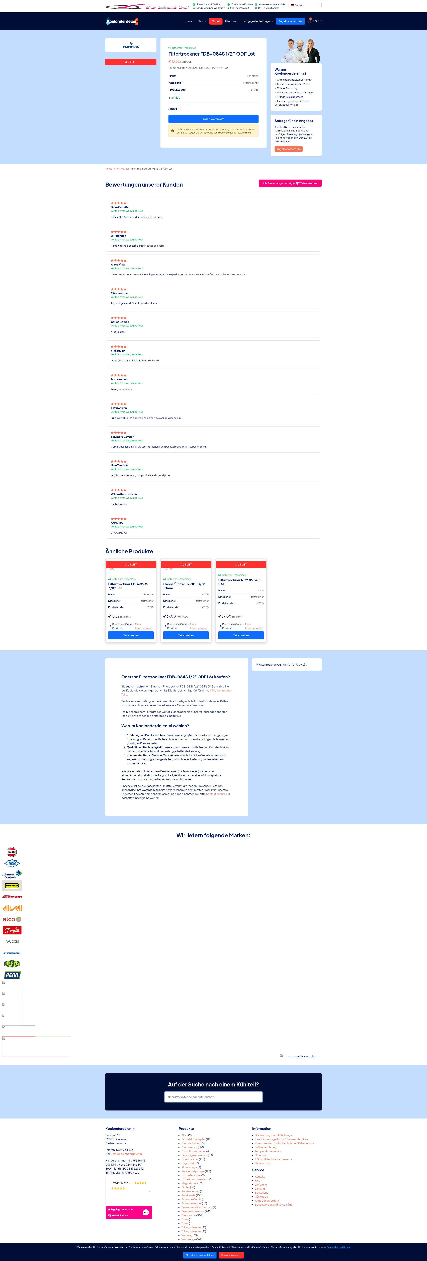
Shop (201, 21)
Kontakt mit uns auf (218, 794)
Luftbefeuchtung (266, 1147)
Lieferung (261, 1184)
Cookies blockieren (231, 1255)
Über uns (230, 21)
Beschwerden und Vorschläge (274, 1204)
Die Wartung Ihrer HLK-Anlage (273, 1135)
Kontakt (260, 1176)
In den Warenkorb (213, 119)
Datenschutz (263, 1163)
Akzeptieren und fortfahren (200, 1255)
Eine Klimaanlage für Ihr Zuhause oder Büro (281, 1139)
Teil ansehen (131, 635)
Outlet (216, 21)
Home (188, 21)
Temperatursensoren (268, 1151)
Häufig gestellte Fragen (256, 21)
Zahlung (260, 1188)
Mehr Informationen (143, 626)
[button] (305, 5)
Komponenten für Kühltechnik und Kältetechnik (284, 1143)
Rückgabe (261, 1196)
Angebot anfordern (291, 21)
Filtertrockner (121, 168)
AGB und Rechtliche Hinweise (273, 1159)
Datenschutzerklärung (338, 1247)
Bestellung (262, 1192)
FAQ (257, 1180)
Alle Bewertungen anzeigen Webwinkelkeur (290, 183)
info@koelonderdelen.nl (127, 1154)
